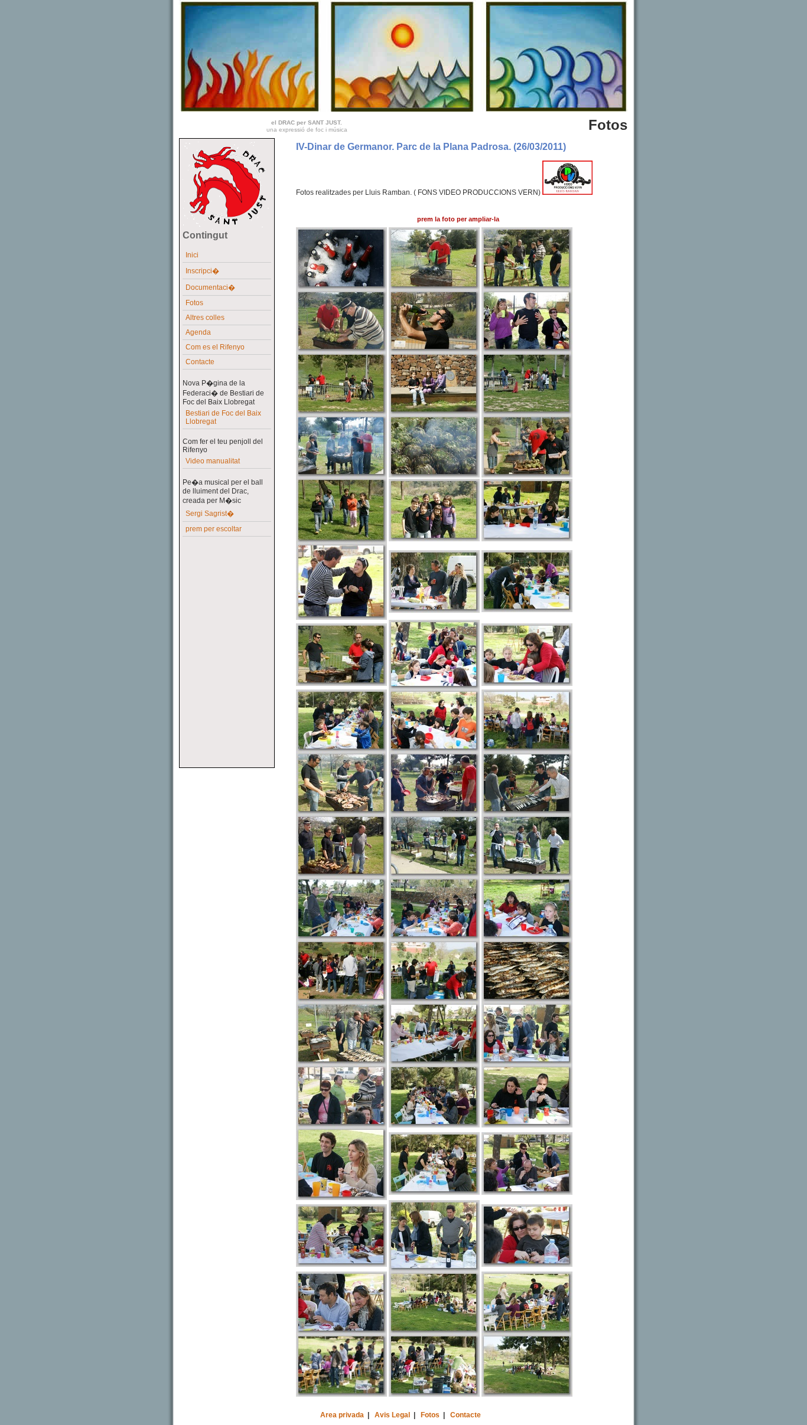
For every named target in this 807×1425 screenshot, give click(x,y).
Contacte (200, 362)
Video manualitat (213, 461)
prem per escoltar (214, 529)
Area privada (342, 1415)
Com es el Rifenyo (215, 347)
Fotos (194, 303)
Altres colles (205, 317)
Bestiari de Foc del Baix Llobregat (223, 417)
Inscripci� (202, 271)
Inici (192, 255)
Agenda (198, 332)
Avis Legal (392, 1415)
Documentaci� (210, 287)
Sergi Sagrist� (210, 513)
